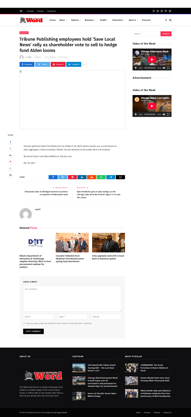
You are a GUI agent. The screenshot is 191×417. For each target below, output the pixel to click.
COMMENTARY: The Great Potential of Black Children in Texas (154, 368)
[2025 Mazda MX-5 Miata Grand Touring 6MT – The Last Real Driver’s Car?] (78, 368)
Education (118, 20)
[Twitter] (10, 148)
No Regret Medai (60, 413)
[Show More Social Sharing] (84, 64)
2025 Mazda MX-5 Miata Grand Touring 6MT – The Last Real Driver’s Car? (102, 368)
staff (29, 57)
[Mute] (164, 68)
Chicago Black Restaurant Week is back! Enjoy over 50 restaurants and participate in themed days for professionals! (103, 382)
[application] (152, 59)
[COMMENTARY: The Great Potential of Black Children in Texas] (131, 368)
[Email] (10, 175)
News (62, 20)
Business (89, 20)
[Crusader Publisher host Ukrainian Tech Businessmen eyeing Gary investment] (72, 242)
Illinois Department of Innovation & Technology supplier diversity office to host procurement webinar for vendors (35, 261)
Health (103, 20)
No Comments (51, 57)
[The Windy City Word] (31, 20)
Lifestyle (30, 11)
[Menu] (21, 11)
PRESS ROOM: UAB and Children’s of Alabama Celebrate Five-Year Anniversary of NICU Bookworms (155, 393)
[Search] (170, 20)
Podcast (40, 11)
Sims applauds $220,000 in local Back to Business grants (108, 257)
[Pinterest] (10, 161)
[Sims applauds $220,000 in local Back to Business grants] (108, 242)
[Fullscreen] (168, 68)
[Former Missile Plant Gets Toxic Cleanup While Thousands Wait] (131, 380)
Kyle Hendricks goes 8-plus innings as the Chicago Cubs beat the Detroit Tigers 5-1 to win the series (98, 194)
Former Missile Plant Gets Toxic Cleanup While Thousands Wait (155, 379)
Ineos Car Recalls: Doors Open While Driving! (102, 394)
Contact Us (51, 11)
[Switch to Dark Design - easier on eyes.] (166, 20)
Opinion (75, 20)
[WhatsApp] (10, 168)
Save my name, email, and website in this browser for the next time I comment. (59, 323)
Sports (132, 20)
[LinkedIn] (10, 155)
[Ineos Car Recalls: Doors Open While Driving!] (78, 396)
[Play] (136, 68)
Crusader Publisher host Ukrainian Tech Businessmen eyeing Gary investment (70, 259)
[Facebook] (10, 142)
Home (53, 20)
